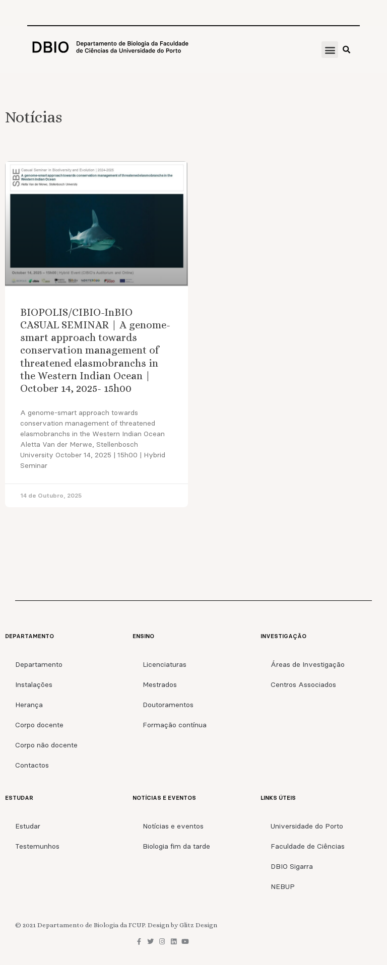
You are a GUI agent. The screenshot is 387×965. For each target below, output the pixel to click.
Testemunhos (37, 846)
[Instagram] (162, 941)
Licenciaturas (164, 664)
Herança (29, 704)
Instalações (33, 684)
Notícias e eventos (173, 826)
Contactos (32, 765)
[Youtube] (185, 941)
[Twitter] (150, 941)
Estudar (27, 826)
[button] (329, 49)
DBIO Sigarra (292, 866)
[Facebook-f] (139, 941)
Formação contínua (175, 724)
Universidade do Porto (307, 826)
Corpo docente (39, 724)
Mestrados (160, 684)
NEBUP (283, 886)
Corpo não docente (46, 744)
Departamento (38, 664)
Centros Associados (303, 684)
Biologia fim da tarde (176, 846)
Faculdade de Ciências (308, 846)
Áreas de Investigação (308, 664)
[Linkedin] (173, 941)
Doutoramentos (168, 704)
